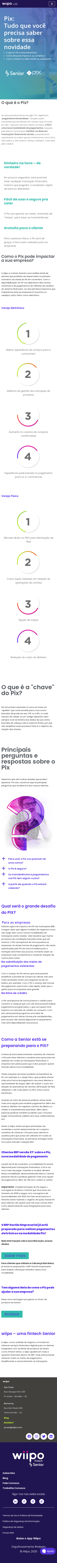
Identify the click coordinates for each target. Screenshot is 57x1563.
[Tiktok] (41, 1501)
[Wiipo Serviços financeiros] (10, 4)
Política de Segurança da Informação (21, 1521)
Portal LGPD (8, 1532)
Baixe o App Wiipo (28, 1538)
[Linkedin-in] (15, 1501)
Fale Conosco (11, 1483)
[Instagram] (36, 1436)
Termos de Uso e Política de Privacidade (23, 1515)
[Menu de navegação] (52, 4)
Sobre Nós (9, 1473)
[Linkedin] (51, 1436)
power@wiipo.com (13, 1427)
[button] (28, 860)
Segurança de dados (13, 1527)
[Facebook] (29, 1436)
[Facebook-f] (32, 1501)
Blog (5, 1478)
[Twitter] (43, 1436)
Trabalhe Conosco (14, 1488)
